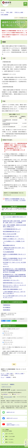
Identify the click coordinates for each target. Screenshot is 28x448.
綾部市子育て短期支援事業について (12, 289)
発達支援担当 (6, 309)
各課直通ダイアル (7, 394)
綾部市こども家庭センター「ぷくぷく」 (14, 238)
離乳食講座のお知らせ (9, 245)
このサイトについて (6, 386)
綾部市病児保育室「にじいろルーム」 (13, 282)
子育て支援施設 (4, 375)
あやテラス (6, 266)
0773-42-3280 (8, 396)
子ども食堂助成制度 (8, 251)
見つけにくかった (8, 344)
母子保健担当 (6, 307)
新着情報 (8, 377)
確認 (14, 364)
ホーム (2, 12)
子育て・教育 (9, 12)
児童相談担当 (6, 305)
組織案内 (12, 384)
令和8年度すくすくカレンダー (11, 280)
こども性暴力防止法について (11, 236)
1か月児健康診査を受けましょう (12, 229)
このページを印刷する (19, 17)
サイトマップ (5, 384)
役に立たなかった (8, 334)
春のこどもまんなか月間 (9, 233)
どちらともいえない (8, 333)
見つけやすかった (8, 340)
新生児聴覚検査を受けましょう (11, 231)
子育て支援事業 (4, 14)
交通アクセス (17, 394)
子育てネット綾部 (19, 12)
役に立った (6, 331)
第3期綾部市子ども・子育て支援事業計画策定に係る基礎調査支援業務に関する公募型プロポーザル (14, 276)
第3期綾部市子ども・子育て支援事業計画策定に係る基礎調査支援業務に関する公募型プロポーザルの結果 (14, 270)
